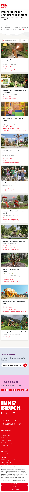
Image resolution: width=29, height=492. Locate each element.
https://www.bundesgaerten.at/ (10, 249)
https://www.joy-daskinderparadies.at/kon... (13, 130)
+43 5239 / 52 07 (7, 308)
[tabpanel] (14, 50)
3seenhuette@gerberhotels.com (10, 309)
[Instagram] (6, 390)
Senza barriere (6, 440)
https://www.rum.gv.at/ (8, 70)
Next (26, 50)
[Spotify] (26, 390)
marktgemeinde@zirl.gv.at (8, 189)
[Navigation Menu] (26, 7)
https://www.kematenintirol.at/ (10, 221)
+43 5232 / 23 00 (7, 217)
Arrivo (3, 433)
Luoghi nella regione (7, 443)
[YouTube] (14, 390)
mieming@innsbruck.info (8, 279)
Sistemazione (5, 435)
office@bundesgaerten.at (8, 247)
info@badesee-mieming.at (9, 160)
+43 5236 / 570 (6, 96)
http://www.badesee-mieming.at (10, 162)
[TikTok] (10, 390)
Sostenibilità (5, 445)
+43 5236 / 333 (6, 336)
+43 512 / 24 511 (7, 66)
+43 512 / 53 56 (8, 420)
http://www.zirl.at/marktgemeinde (11, 190)
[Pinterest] (18, 390)
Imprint (23, 480)
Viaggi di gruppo (6, 462)
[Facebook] (2, 390)
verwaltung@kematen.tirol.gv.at (10, 219)
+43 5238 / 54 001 (7, 187)
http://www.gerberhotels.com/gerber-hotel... (13, 311)
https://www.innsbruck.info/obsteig (11, 281)
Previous (3, 50)
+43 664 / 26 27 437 (7, 159)
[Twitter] (22, 390)
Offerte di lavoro (6, 454)
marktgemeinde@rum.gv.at (9, 68)
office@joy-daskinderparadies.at (10, 128)
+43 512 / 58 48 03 (7, 245)
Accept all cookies (14, 483)
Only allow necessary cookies (14, 489)
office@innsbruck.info (11, 424)
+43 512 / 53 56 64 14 (8, 277)
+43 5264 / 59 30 (7, 157)
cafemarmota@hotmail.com (9, 338)
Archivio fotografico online (10, 465)
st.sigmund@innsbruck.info (9, 98)
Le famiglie (4, 438)
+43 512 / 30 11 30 (7, 127)
